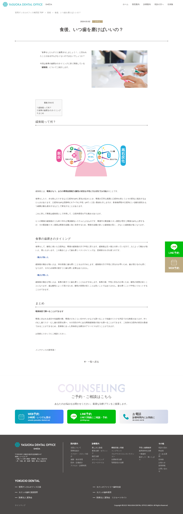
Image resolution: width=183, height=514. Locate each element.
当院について (76, 448)
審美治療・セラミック (100, 452)
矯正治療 (95, 456)
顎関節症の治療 (117, 463)
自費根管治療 (116, 459)
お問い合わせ (162, 470)
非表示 (50, 103)
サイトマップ (20, 505)
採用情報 (161, 466)
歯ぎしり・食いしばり (147, 458)
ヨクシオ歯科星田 (103, 492)
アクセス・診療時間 (78, 466)
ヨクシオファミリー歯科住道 (108, 487)
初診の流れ (162, 448)
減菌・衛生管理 (77, 459)
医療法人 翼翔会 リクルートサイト (111, 497)
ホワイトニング (98, 459)
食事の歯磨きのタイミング (49, 110)
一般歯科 (142, 454)
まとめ (40, 113)
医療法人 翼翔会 (25, 497)
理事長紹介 (75, 451)
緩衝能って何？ (44, 108)
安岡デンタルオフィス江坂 (30, 487)
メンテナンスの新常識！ (45, 350)
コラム (97, 22)
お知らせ (161, 463)
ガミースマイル (98, 463)
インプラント (116, 451)
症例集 (170, 4)
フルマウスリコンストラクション (122, 455)
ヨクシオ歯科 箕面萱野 (28, 492)
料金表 (161, 451)
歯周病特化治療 (145, 451)
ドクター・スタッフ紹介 (79, 455)
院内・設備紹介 (77, 463)
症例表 (161, 459)
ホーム (125, 4)
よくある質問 (162, 455)
